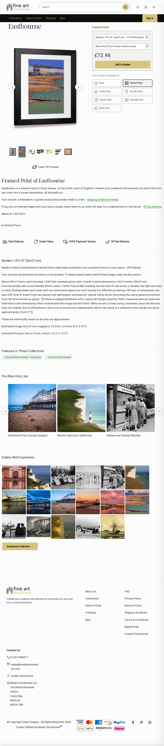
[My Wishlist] (137, 7)
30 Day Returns (152, 206)
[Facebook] (133, 724)
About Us (90, 591)
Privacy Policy (133, 598)
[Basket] (145, 7)
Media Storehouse (49, 727)
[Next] (78, 87)
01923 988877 (19, 657)
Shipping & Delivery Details (103, 199)
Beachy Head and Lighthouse (74, 435)
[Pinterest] (141, 724)
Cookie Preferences (136, 633)
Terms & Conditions (136, 619)
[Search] (125, 7)
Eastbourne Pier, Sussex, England (27, 435)
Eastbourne (35, 357)
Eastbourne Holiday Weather (124, 435)
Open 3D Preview (48, 167)
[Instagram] (149, 724)
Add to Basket (122, 64)
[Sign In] (153, 7)
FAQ (127, 591)
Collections (15, 18)
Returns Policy (133, 605)
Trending (50, 18)
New (62, 18)
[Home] (21, 7)
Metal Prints (132, 626)
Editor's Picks (33, 18)
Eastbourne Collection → (20, 546)
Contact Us (13, 650)
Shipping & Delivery (136, 612)
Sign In (149, 18)
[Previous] (11, 87)
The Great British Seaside (16, 357)
